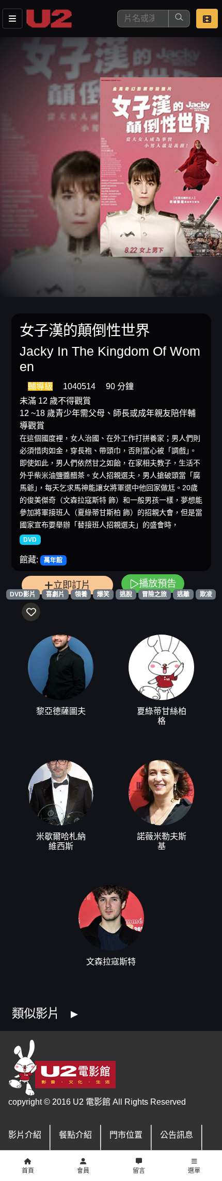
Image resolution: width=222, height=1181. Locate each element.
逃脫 (126, 594)
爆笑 (103, 594)
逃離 (183, 594)
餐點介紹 (75, 1134)
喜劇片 (55, 594)
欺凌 (206, 594)
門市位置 (125, 1134)
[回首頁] (49, 18)
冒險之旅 (154, 594)
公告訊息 (176, 1134)
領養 (81, 594)
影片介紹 (24, 1134)
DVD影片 (23, 594)
